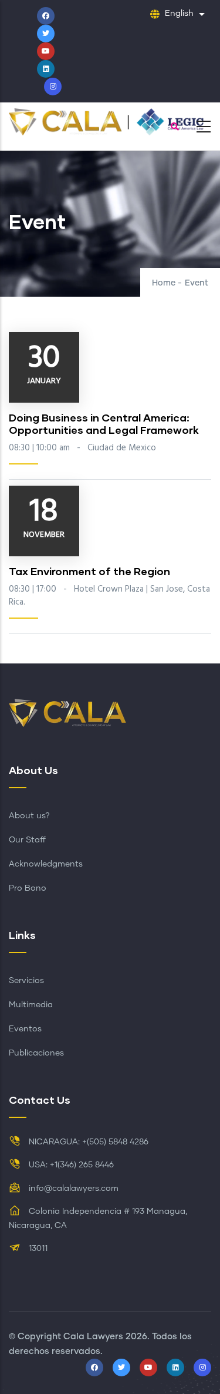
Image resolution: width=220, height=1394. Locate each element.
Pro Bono (27, 888)
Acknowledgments (46, 864)
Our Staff (27, 840)
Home (163, 283)
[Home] (110, 123)
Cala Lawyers (93, 1336)
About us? (29, 816)
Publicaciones (36, 1053)
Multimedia (31, 1005)
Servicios (26, 981)
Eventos (25, 1029)
